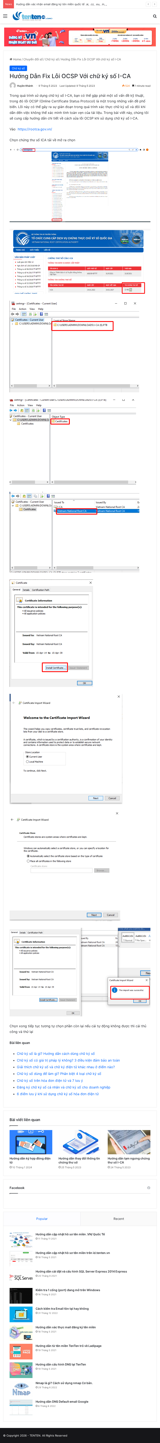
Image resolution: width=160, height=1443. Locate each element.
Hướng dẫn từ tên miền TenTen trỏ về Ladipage (68, 1346)
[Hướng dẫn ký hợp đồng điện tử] (31, 1142)
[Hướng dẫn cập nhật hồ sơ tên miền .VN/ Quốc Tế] (21, 1240)
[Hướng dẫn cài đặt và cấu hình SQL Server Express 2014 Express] (21, 1277)
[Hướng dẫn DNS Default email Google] (21, 1407)
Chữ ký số (52, 59)
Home (16, 59)
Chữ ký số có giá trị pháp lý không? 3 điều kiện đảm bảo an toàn (68, 1060)
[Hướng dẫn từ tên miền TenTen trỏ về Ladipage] (21, 1351)
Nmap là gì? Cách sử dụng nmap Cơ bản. (64, 1383)
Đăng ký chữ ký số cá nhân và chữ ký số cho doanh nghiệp (63, 1087)
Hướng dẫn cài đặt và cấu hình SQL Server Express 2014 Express (81, 1271)
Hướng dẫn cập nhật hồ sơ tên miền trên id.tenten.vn (73, 1253)
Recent (119, 1219)
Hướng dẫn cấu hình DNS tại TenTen (61, 1364)
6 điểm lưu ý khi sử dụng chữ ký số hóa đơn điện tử (58, 1094)
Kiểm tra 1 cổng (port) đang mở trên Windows (68, 1290)
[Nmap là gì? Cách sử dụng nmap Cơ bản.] (21, 1389)
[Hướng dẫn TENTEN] (32, 15)
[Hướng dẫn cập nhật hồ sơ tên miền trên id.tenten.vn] (21, 1258)
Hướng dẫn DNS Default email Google (62, 1401)
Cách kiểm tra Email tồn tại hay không (62, 1308)
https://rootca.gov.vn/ (35, 129)
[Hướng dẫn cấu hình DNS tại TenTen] (21, 1370)
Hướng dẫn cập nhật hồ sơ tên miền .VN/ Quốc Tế (70, 1234)
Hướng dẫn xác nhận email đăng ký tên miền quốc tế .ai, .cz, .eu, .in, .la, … (64, 4)
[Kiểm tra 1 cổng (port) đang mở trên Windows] (21, 1296)
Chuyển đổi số (33, 59)
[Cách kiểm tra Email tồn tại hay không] (21, 1314)
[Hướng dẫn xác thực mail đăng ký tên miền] (21, 1333)
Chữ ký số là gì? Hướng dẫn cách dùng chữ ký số (56, 1053)
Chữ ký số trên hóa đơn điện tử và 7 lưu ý (50, 1080)
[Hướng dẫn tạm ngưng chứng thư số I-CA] (129, 1142)
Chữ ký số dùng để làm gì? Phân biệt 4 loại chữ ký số (59, 1074)
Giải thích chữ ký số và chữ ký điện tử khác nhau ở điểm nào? (66, 1067)
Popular (42, 1219)
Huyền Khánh (25, 85)
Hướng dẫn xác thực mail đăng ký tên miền (66, 1327)
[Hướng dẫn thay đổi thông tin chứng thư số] (80, 1142)
